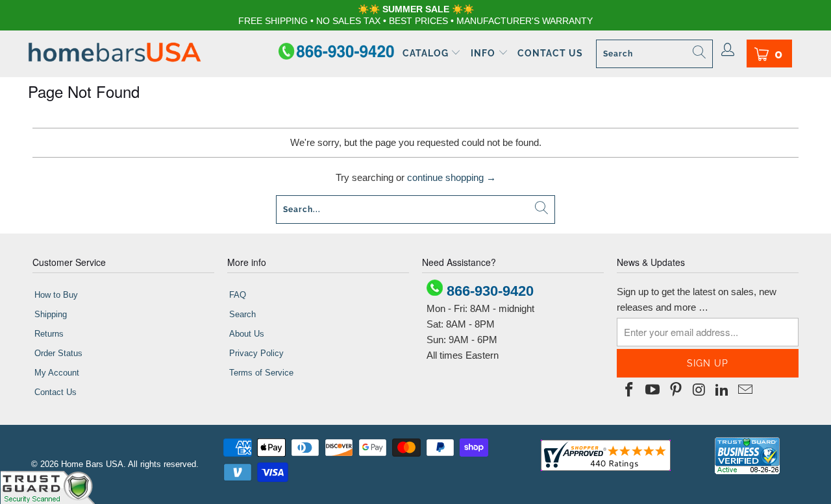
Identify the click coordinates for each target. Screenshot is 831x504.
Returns (49, 334)
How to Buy (56, 295)
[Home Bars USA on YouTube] (653, 390)
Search (242, 314)
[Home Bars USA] (114, 53)
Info (484, 53)
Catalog (427, 53)
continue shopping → (451, 177)
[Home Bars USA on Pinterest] (676, 390)
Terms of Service (261, 373)
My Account (56, 373)
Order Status (58, 353)
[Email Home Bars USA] (745, 390)
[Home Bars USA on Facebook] (629, 390)
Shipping (50, 314)
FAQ (237, 295)
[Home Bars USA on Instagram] (699, 390)
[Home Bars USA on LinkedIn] (722, 390)
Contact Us (550, 53)
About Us (246, 334)
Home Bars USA (92, 464)
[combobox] (654, 54)
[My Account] (728, 50)
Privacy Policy (256, 353)
